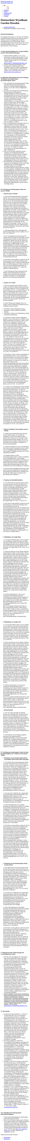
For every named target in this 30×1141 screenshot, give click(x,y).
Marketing (6, 14)
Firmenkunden (8, 13)
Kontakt (6, 16)
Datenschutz (7, 1137)
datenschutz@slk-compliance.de (12, 72)
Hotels (5, 11)
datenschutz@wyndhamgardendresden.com (15, 63)
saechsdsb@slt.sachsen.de (11, 1107)
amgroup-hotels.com (9, 27)
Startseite (6, 10)
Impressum (7, 1139)
